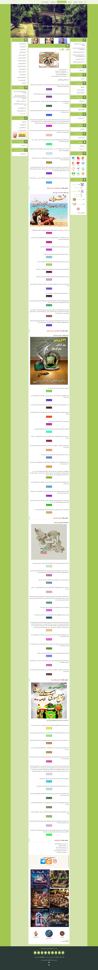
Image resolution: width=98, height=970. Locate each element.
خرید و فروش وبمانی (22, 108)
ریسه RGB (82, 146)
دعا (83, 121)
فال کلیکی (82, 129)
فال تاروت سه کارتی (22, 58)
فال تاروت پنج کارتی (22, 63)
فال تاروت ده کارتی (22, 72)
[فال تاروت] (59, 879)
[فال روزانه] (40, 879)
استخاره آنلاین (53, 2)
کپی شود (49, 89)
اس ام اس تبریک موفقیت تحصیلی (60, 844)
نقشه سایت (43, 960)
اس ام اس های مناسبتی (62, 2)
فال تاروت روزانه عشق (21, 77)
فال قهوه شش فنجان (80, 93)
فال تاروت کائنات (22, 52)
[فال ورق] (40, 918)
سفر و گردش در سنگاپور (21, 101)
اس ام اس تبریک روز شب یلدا (61, 847)
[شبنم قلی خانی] (35, 41)
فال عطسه (24, 145)
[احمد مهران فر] (62, 41)
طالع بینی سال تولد (80, 213)
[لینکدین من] (35, 952)
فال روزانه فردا (23, 154)
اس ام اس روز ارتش (49, 26)
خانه (85, 2)
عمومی (61, 941)
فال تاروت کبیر (23, 46)
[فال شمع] (40, 898)
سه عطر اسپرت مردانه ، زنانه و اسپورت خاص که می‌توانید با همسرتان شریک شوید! (19, 97)
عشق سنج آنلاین (81, 137)
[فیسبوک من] (56, 952)
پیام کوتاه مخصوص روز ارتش (61, 74)
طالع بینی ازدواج (81, 109)
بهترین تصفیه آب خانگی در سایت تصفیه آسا (20, 92)
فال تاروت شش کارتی (22, 66)
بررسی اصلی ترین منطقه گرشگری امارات (20, 104)
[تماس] (49, 952)
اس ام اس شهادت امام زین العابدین (60, 850)
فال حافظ (80, 2)
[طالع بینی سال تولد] (78, 197)
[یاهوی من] (63, 952)
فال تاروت (75, 2)
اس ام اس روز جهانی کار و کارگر (78, 52)
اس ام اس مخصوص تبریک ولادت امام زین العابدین (79, 48)
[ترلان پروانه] (49, 41)
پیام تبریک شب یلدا (22, 130)
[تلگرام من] (59, 952)
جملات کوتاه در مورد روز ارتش (60, 73)
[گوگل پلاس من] (42, 952)
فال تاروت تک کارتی (22, 55)
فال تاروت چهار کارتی (22, 60)
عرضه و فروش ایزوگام (22, 111)
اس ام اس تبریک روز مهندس (61, 849)
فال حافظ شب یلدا (22, 127)
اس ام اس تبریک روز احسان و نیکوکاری (79, 44)
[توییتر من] (45, 952)
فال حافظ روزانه (23, 125)
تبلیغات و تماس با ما (45, 2)
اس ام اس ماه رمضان (62, 845)
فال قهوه (82, 87)
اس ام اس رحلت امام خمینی (61, 852)
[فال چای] (59, 918)
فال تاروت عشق (23, 74)
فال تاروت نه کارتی (22, 69)
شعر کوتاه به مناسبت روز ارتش (60, 71)
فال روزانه (70, 2)
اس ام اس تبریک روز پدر (80, 59)
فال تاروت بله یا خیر (22, 80)
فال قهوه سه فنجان (80, 90)
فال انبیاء (82, 79)
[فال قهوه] (59, 898)
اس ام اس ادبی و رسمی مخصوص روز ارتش (58, 76)
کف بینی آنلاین (81, 101)
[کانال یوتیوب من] (38, 952)
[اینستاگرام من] (52, 952)
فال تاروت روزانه (22, 44)
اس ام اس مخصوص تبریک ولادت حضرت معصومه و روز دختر (79, 55)
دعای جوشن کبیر (81, 118)
